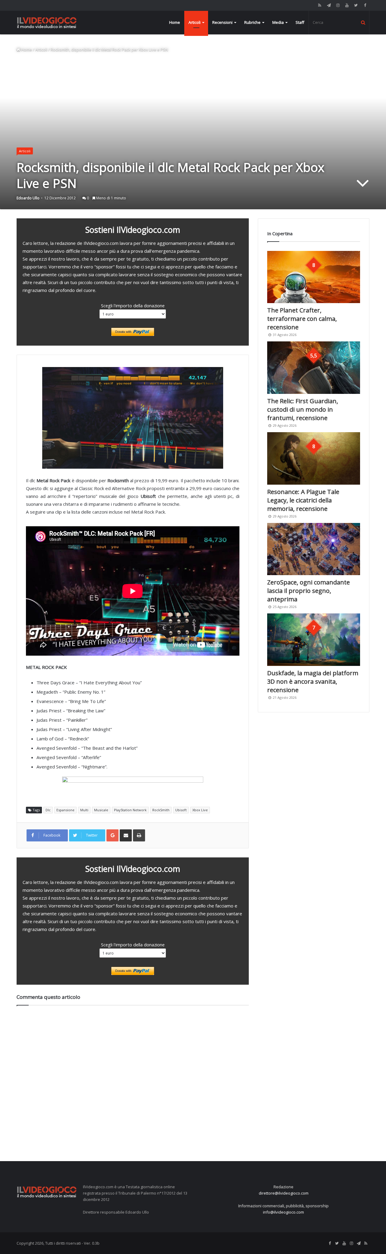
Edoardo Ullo (28, 198)
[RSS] (319, 5)
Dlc (48, 810)
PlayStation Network (130, 810)
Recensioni (222, 22)
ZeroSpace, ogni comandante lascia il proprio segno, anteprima (308, 590)
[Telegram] (328, 5)
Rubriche (252, 22)
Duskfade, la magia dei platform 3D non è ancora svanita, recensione (312, 681)
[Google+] (112, 835)
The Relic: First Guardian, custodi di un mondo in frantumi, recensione (302, 409)
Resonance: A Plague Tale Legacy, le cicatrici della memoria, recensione (303, 500)
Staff (300, 22)
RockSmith (160, 810)
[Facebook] (364, 5)
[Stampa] (139, 835)
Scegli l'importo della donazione (133, 305)
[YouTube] (346, 5)
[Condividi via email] (126, 835)
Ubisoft (181, 810)
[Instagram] (337, 5)
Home (174, 22)
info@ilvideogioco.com (283, 1212)
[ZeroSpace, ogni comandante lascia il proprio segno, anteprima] (313, 549)
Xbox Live (200, 810)
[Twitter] (355, 5)
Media (278, 22)
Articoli (194, 22)
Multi (84, 810)
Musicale (101, 810)
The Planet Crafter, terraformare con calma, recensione (302, 318)
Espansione (65, 810)
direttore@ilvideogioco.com (283, 1193)
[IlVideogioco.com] (47, 22)
